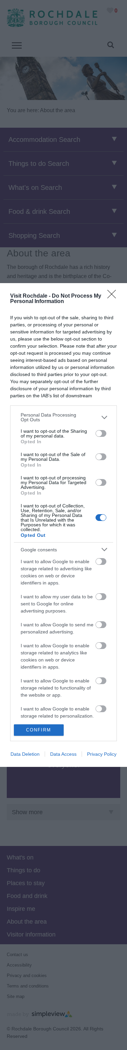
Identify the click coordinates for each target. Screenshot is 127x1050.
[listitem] (63, 417)
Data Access (63, 754)
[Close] (113, 296)
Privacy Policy (102, 754)
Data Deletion (25, 754)
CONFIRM (38, 729)
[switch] (101, 433)
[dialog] (63, 525)
